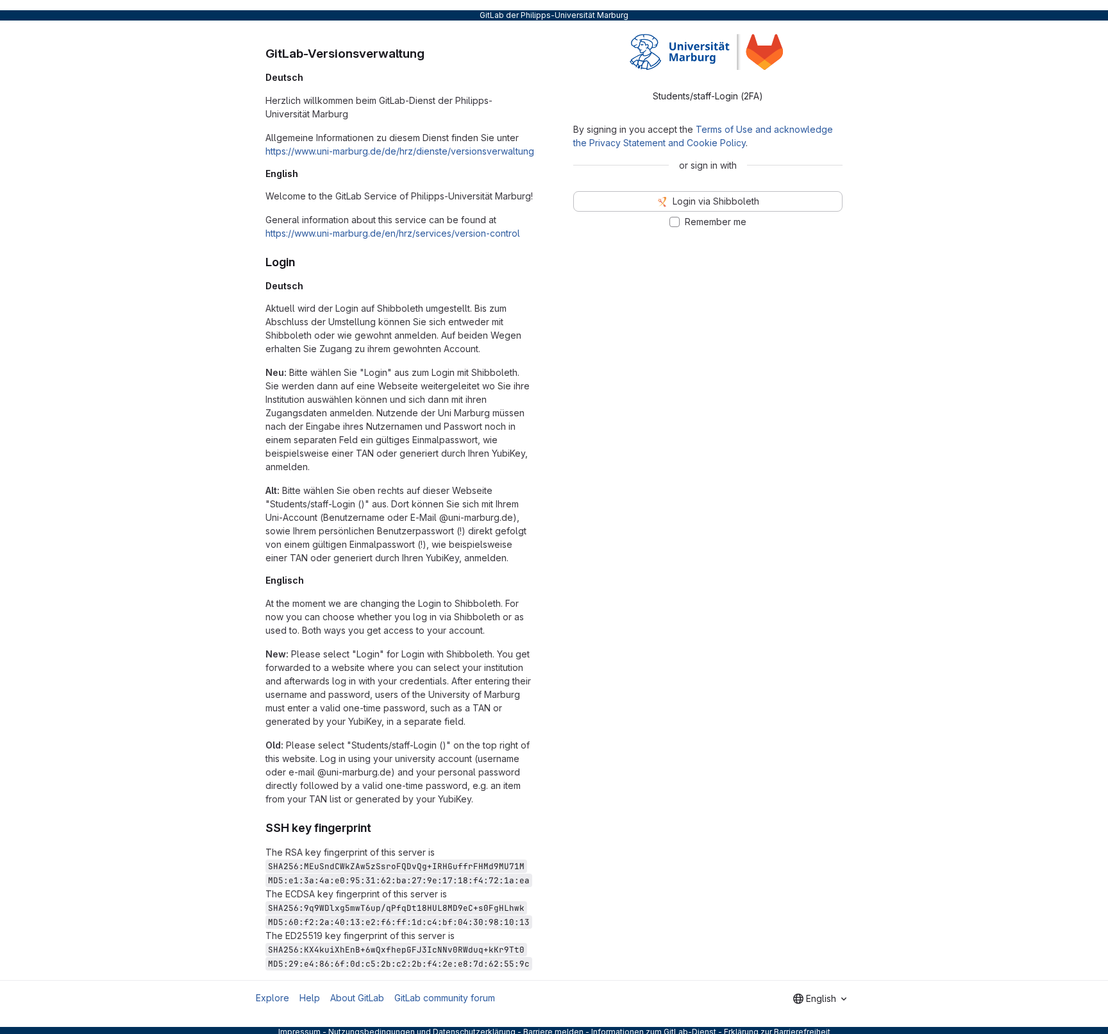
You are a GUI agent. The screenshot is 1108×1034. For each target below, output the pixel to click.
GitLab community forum (444, 997)
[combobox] (819, 998)
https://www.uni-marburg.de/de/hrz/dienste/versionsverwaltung (399, 151)
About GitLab (357, 997)
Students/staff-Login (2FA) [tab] (708, 95)
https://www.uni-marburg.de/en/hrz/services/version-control (392, 233)
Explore (272, 997)
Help (309, 997)
